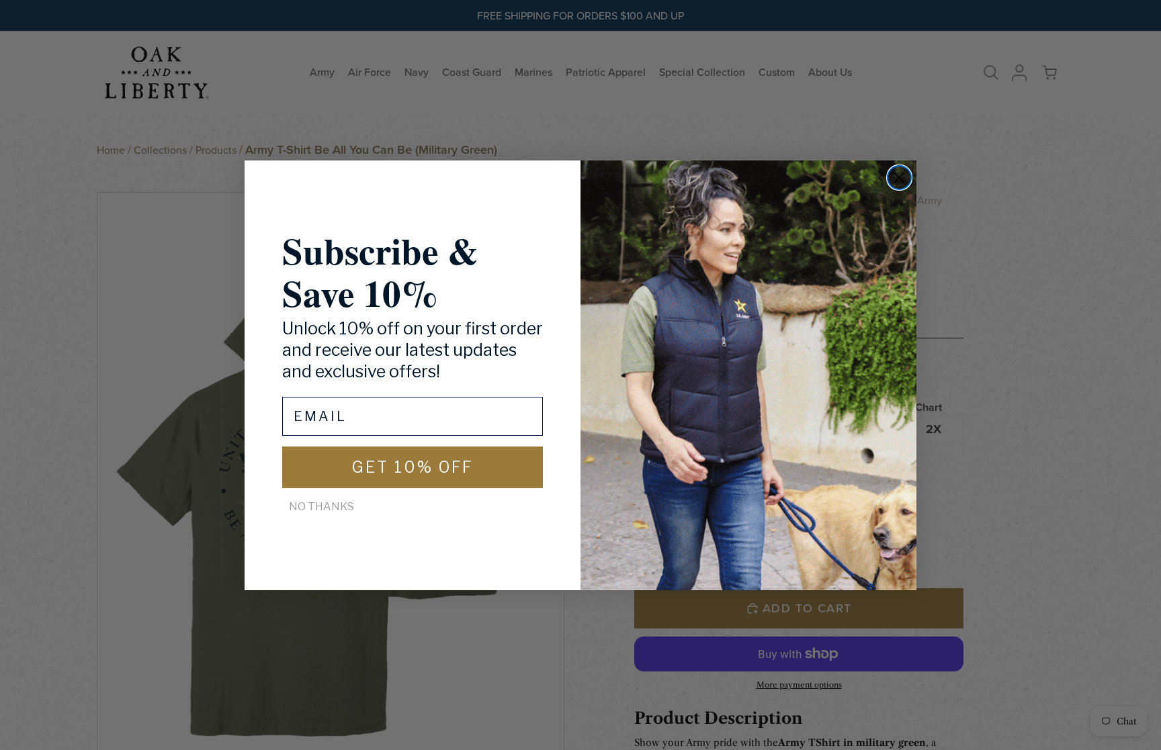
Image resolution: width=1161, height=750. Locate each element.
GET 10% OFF (412, 467)
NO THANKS (321, 506)
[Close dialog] (899, 177)
